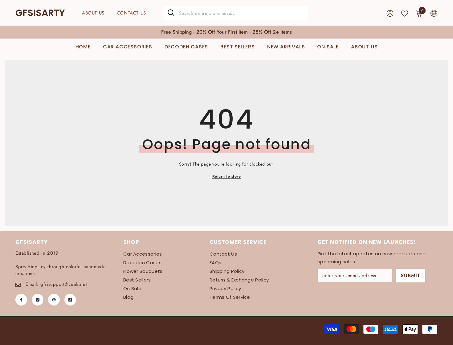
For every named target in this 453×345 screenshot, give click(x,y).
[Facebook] (21, 300)
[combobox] (241, 13)
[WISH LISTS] (404, 13)
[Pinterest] (54, 300)
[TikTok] (70, 300)
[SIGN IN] (390, 13)
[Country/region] (434, 13)
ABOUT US (93, 13)
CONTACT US (131, 13)
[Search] (235, 13)
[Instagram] (37, 300)
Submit (410, 275)
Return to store (226, 176)
